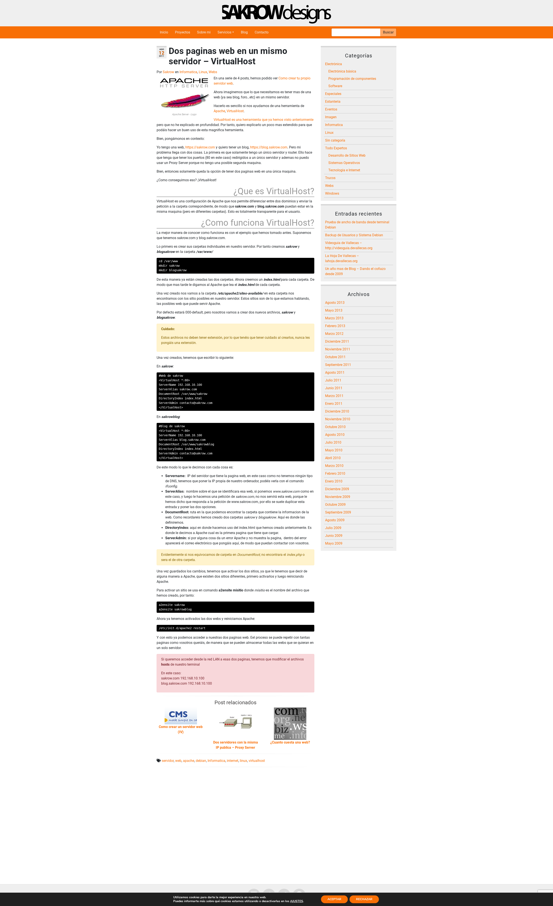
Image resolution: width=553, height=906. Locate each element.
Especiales (333, 94)
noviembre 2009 (337, 497)
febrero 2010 (335, 473)
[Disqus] (235, 824)
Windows (332, 193)
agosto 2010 (335, 435)
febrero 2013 (335, 326)
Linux (203, 72)
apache (188, 761)
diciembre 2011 (337, 341)
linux (243, 761)
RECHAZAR (364, 899)
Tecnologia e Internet (344, 170)
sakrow (169, 72)
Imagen (331, 117)
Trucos (330, 178)
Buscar (388, 32)
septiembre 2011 (338, 365)
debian (201, 761)
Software (335, 86)
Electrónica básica (342, 71)
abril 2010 (333, 458)
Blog (244, 32)
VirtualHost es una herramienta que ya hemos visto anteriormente (263, 120)
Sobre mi (204, 32)
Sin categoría (335, 140)
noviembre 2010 (337, 419)
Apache (219, 111)
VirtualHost (235, 111)
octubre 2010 (335, 427)
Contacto (262, 32)
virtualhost (257, 761)
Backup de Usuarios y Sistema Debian (354, 235)
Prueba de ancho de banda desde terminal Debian (357, 224)
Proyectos (182, 32)
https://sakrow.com (200, 147)
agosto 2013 (335, 303)
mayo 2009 (333, 543)
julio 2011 (333, 380)
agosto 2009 (335, 520)
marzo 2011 (334, 396)
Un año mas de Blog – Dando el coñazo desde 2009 (355, 271)
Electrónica (333, 64)
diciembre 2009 (337, 489)
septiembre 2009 (338, 512)
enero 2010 (333, 481)
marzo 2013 (334, 318)
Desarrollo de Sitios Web (346, 155)
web (178, 761)
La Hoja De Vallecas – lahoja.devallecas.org (342, 258)
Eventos (331, 109)
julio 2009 (333, 528)
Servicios (224, 32)
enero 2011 (333, 404)
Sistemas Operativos (344, 163)
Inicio (164, 32)
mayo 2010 (333, 450)
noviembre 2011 (337, 349)
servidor (168, 761)
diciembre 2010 (337, 411)
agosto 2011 (335, 372)
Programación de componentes (352, 79)
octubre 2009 (335, 505)
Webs (213, 72)
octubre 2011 (335, 357)
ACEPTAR (334, 899)
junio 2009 (333, 536)
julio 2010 (333, 442)
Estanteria (332, 101)
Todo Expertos (336, 148)
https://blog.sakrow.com (268, 147)
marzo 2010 (334, 466)
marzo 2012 (334, 334)
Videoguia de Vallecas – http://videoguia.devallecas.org (348, 245)
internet (232, 761)
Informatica (188, 72)
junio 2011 (333, 388)
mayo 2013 (333, 310)
